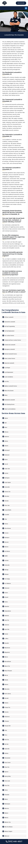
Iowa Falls (7, 629)
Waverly (6, 817)
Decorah (6, 542)
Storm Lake (7, 781)
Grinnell (6, 597)
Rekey (6, 395)
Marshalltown (8, 661)
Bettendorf (7, 450)
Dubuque (6, 574)
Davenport (7, 537)
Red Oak (6, 744)
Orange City (7, 707)
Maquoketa (7, 652)
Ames (6, 427)
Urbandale (7, 794)
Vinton (6, 790)
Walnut (6, 799)
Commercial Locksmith (10, 344)
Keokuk (6, 634)
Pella (6, 730)
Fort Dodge (7, 579)
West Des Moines (9, 826)
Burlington (7, 478)
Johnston (7, 624)
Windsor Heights (8, 831)
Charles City (7, 491)
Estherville (7, 565)
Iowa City (7, 620)
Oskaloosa (7, 716)
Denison (6, 546)
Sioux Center (8, 762)
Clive (6, 519)
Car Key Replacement (9, 331)
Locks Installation (9, 377)
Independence (8, 611)
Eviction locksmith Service (11, 354)
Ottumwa (7, 721)
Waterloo (7, 808)
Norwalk (6, 698)
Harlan (6, 601)
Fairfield (6, 560)
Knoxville (7, 643)
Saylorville (7, 748)
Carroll (6, 464)
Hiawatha (7, 606)
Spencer (6, 771)
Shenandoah (7, 758)
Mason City (7, 666)
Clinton (6, 523)
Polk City (7, 739)
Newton (6, 684)
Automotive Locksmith (10, 321)
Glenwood (7, 588)
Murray (6, 675)
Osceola (6, 712)
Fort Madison (8, 583)
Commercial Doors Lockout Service (13, 340)
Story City (7, 785)
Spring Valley (8, 776)
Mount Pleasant (8, 670)
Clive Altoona (8, 528)
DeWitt (6, 556)
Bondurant (7, 455)
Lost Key (7, 381)
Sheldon (6, 753)
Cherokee (7, 496)
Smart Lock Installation (10, 409)
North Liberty (8, 693)
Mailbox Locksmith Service (11, 386)
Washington (7, 804)
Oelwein (6, 702)
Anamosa (7, 436)
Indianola (7, 615)
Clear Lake (7, 505)
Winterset (7, 836)
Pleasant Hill (7, 725)
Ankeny (6, 441)
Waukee (6, 813)
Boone (6, 459)
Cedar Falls (7, 468)
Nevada (6, 680)
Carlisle (6, 473)
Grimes (6, 592)
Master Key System (9, 390)
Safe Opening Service (9, 404)
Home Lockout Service (10, 358)
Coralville (7, 514)
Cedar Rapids (8, 482)
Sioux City (7, 767)
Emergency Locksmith (10, 349)
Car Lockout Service (9, 335)
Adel (6, 422)
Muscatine (7, 689)
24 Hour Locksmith (9, 317)
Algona (6, 418)
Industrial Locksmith (9, 363)
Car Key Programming (10, 326)
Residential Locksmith (10, 399)
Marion (6, 657)
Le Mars (6, 638)
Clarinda (6, 500)
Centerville (7, 487)
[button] (26, 8)
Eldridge (6, 569)
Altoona (6, 432)
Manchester (7, 647)
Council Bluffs (8, 510)
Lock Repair (7, 367)
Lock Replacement (9, 372)
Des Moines (7, 551)
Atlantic (6, 445)
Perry (6, 735)
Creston (6, 533)
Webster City (8, 822)
